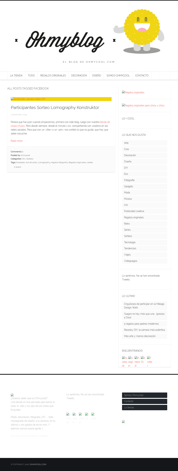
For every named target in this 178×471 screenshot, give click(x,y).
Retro (127, 223)
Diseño (96, 75)
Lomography (44, 162)
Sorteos (29, 159)
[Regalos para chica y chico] (143, 105)
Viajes (127, 254)
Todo (31, 75)
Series (127, 229)
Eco (126, 173)
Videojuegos (130, 261)
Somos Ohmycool (118, 75)
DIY (126, 167)
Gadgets (128, 186)
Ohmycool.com (38, 464)
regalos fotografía (59, 162)
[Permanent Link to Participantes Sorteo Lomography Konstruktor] (28, 99)
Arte (126, 143)
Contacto (142, 75)
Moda (127, 192)
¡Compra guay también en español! (29, 435)
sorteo (90, 162)
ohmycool (25, 155)
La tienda (16, 75)
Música (128, 198)
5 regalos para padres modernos (141, 323)
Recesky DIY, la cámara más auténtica (144, 329)
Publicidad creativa (134, 211)
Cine (126, 149)
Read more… (17, 140)
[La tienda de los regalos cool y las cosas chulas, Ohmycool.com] (12, 394)
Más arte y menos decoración (140, 336)
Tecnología (129, 242)
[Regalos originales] (133, 92)
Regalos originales (53, 75)
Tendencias (130, 248)
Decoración (79, 75)
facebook (20, 162)
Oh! (23, 159)
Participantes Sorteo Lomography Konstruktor (55, 107)
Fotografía (129, 180)
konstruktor (31, 162)
